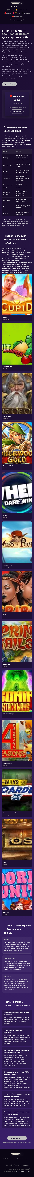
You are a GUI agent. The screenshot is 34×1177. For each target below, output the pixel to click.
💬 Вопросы (26, 13)
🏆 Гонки (18, 13)
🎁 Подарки (9, 13)
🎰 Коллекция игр (21, 10)
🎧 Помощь (10, 10)
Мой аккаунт (16, 21)
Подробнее (16, 111)
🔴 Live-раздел (17, 16)
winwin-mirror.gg (20, 1171)
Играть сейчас (8, 84)
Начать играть (16, 1138)
